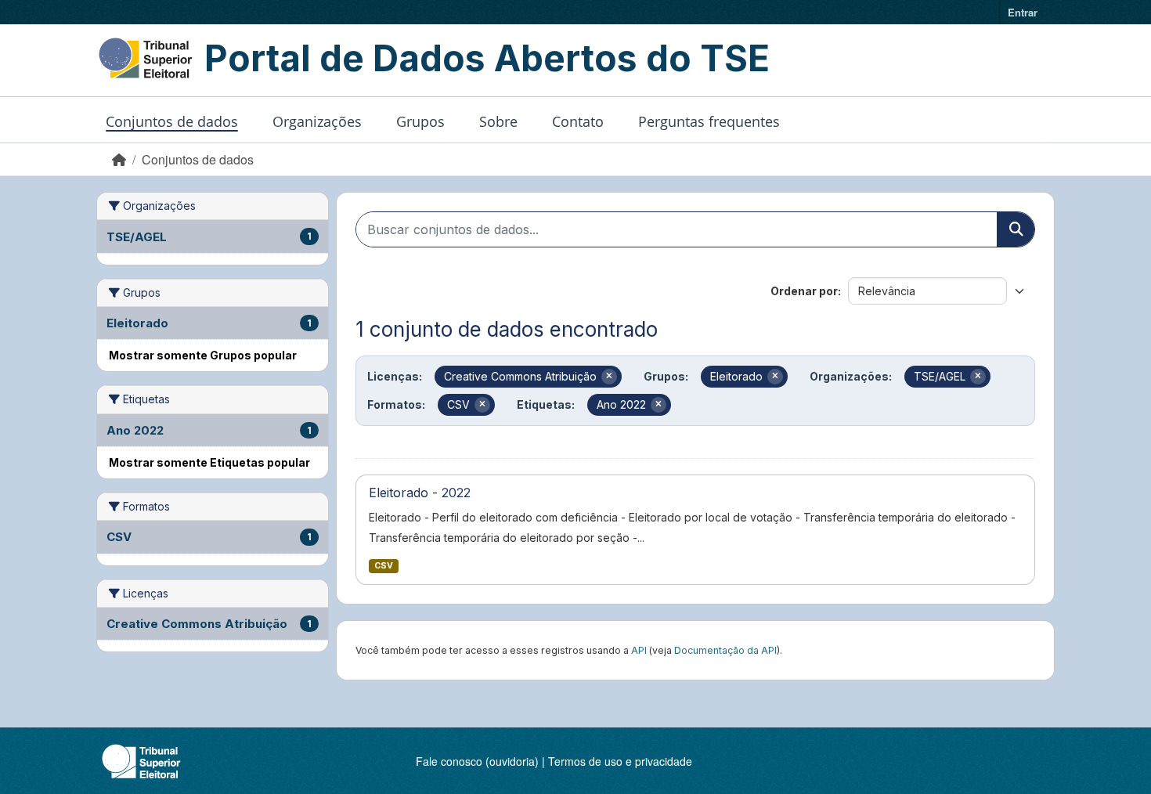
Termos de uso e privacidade (620, 761)
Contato (578, 121)
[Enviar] (1015, 229)
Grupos (420, 121)
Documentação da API (725, 650)
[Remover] (609, 376)
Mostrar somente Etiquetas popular (209, 462)
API (639, 650)
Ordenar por (804, 291)
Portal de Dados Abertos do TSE (487, 58)
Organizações (317, 121)
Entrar (1022, 12)
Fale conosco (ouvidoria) (477, 761)
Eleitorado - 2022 (420, 492)
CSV (383, 566)
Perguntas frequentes (709, 121)
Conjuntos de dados (172, 121)
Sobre (498, 121)
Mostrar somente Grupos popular (203, 355)
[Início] (119, 159)
